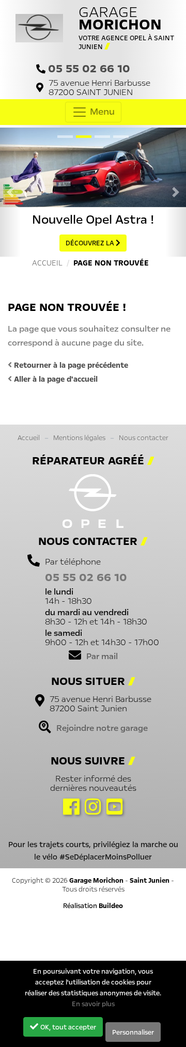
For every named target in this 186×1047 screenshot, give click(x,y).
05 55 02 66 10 (89, 68)
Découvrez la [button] (91, 243)
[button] (10, 192)
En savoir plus (93, 1003)
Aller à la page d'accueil (55, 379)
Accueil (29, 437)
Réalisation (93, 905)
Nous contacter (143, 437)
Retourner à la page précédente (70, 365)
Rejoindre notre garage (102, 727)
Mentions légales (79, 437)
